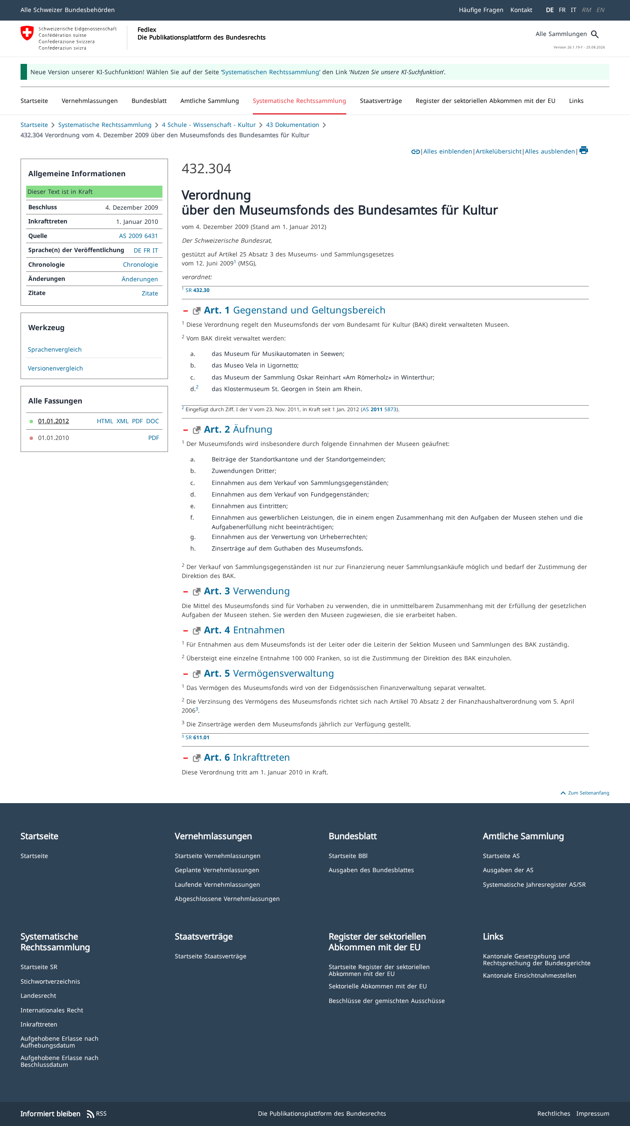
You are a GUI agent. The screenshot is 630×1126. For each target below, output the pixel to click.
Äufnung (238, 428)
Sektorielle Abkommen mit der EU (378, 985)
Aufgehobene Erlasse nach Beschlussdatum (60, 1061)
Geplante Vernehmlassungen (217, 869)
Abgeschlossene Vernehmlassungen (227, 898)
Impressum (592, 1113)
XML (123, 421)
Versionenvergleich (55, 368)
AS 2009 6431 (138, 236)
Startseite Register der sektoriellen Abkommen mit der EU (379, 970)
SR (198, 289)
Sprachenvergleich (55, 349)
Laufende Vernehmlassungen (217, 884)
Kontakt (521, 10)
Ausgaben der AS (508, 869)
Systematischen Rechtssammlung (270, 72)
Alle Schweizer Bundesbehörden (68, 10)
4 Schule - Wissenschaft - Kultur (209, 124)
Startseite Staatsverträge (210, 955)
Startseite (34, 124)
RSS (96, 1114)
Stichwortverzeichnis (50, 980)
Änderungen (140, 279)
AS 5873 (379, 409)
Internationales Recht (52, 1009)
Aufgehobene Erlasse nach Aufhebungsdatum (60, 1041)
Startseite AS (501, 855)
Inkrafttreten (247, 756)
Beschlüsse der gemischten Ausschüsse (387, 1000)
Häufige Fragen (481, 10)
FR (562, 10)
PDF (137, 421)
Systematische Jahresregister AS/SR (534, 884)
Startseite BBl (348, 855)
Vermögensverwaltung (269, 672)
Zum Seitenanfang (583, 793)
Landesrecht (38, 995)
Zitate (150, 293)
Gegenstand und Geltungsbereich (295, 309)
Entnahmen (244, 629)
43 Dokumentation (292, 124)
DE (550, 10)
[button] (90, 100)
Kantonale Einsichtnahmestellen (529, 974)
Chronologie (140, 264)
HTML (105, 421)
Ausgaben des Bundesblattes (371, 869)
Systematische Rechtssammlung (105, 124)
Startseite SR (39, 966)
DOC (152, 421)
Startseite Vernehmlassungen (218, 855)
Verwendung (247, 590)
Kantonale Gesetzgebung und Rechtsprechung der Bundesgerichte (537, 959)
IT (573, 10)
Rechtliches (553, 1113)
